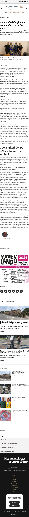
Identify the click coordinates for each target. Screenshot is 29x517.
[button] (2, 8)
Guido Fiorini (6, 238)
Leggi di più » (14, 375)
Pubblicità (15, 474)
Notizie (7, 17)
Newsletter (10, 474)
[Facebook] (18, 1)
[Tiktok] (25, 1)
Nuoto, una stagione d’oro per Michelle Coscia (18, 398)
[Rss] (23, 1)
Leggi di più (2, 331)
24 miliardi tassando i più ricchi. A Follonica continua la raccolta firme (20, 411)
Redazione (5, 474)
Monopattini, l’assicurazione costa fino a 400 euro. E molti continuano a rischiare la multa (14, 352)
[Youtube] (24, 1)
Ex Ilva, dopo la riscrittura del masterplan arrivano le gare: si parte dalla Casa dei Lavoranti (14, 323)
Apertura (2, 17)
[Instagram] (21, 1)
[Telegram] (20, 1)
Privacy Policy (20, 474)
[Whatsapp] (27, 1)
